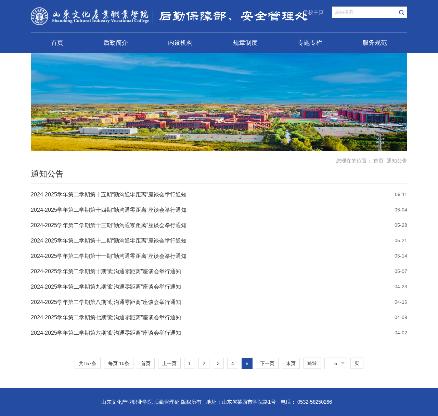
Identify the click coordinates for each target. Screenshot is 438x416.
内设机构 (180, 42)
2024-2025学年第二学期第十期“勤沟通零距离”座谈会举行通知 (106, 271)
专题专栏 (310, 42)
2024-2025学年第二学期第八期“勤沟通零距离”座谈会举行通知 (106, 302)
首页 (57, 42)
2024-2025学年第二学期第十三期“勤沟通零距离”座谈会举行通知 (108, 225)
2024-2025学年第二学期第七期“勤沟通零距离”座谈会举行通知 (106, 317)
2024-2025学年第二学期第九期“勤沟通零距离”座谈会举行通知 (106, 287)
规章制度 (245, 42)
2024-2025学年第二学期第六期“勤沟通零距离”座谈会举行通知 (106, 333)
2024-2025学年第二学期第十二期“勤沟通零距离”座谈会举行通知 (108, 241)
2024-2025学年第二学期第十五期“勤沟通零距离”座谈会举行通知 (108, 194)
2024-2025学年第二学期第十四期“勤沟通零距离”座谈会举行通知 (108, 210)
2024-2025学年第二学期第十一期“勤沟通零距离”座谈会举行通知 (108, 256)
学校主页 (313, 12)
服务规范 (374, 42)
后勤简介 (115, 42)
